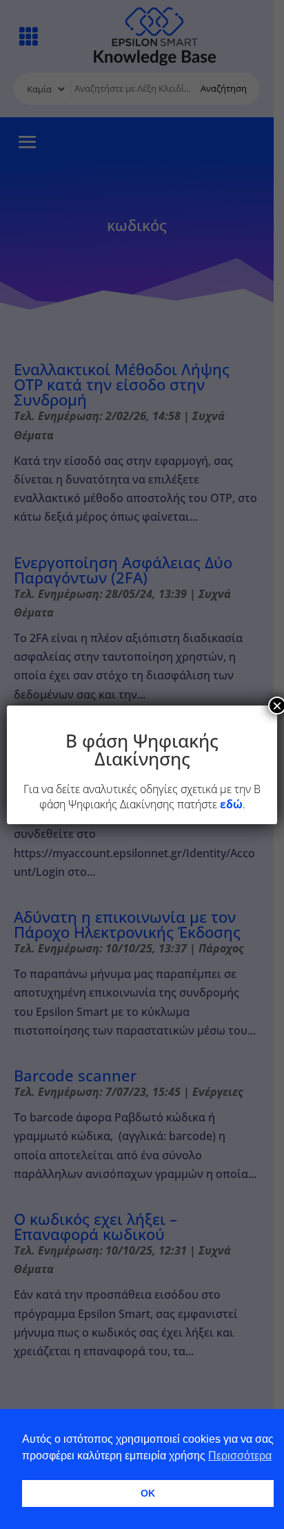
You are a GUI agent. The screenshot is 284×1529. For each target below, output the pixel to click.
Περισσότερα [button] (240, 1455)
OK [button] (148, 1493)
